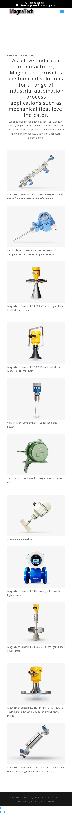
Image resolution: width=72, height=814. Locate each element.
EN (1, 807)
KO (2, 811)
